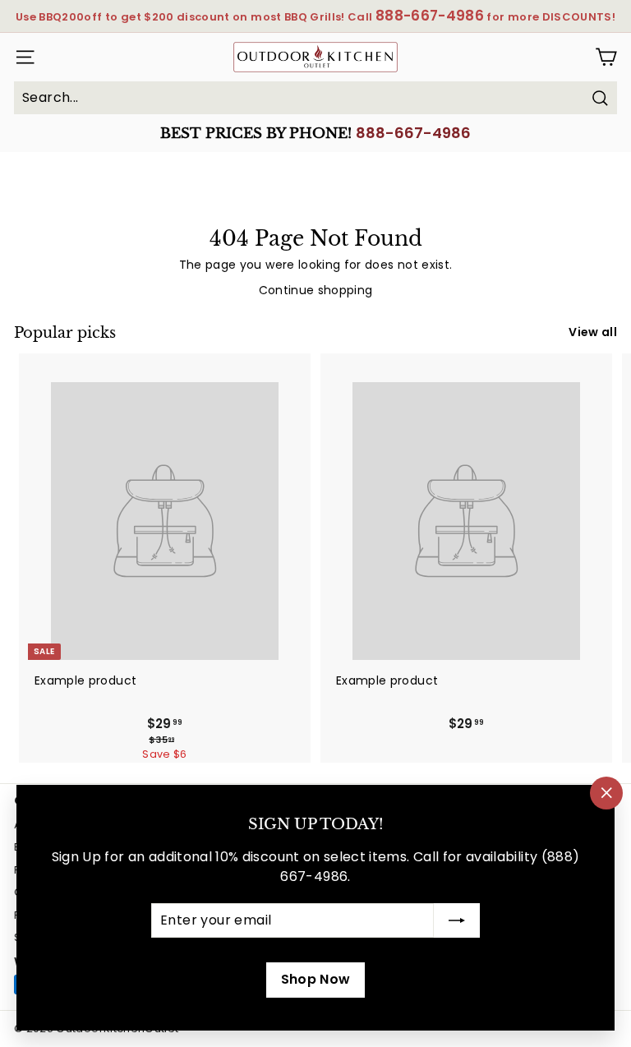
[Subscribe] (457, 920)
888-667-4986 (413, 132)
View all (593, 332)
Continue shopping (316, 290)
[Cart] (606, 57)
